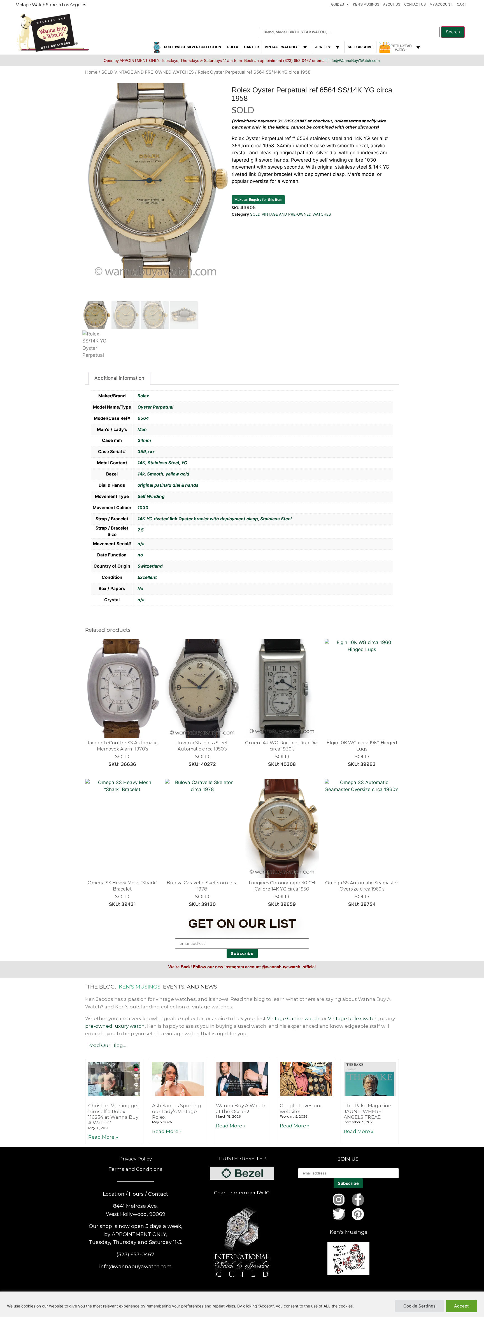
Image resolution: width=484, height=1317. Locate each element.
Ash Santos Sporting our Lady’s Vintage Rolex (176, 1111)
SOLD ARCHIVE (360, 47)
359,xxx (146, 451)
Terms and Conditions (135, 1169)
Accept (461, 1306)
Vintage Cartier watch (293, 1018)
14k (141, 474)
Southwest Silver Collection (192, 47)
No (140, 588)
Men (142, 429)
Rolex (232, 47)
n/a (141, 543)
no (140, 555)
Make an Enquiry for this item (258, 199)
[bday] (400, 47)
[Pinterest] (358, 1214)
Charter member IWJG (242, 1192)
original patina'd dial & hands (168, 485)
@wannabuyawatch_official (289, 966)
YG (184, 462)
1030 (143, 507)
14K (141, 462)
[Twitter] (339, 1214)
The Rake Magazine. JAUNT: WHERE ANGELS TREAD (368, 1111)
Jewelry (323, 47)
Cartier (251, 47)
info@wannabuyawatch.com (135, 1267)
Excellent (147, 577)
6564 (143, 418)
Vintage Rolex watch (353, 1018)
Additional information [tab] (119, 378)
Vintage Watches (281, 47)
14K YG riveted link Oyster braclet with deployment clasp (198, 518)
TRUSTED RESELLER (242, 1158)
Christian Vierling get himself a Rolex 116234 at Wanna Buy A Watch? (113, 1114)
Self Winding (151, 496)
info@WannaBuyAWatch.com (354, 60)
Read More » (103, 1137)
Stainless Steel (163, 462)
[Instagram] (339, 1200)
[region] (242, 1304)
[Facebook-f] (358, 1200)
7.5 (141, 530)
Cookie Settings (419, 1306)
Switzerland (150, 566)
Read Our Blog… (106, 1045)
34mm (144, 440)
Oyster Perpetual (155, 407)
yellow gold (177, 474)
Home (91, 72)
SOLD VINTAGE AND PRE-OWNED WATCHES (147, 72)
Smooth (155, 474)
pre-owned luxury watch (115, 1026)
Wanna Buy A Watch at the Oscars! (241, 1108)
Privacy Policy (135, 1159)
